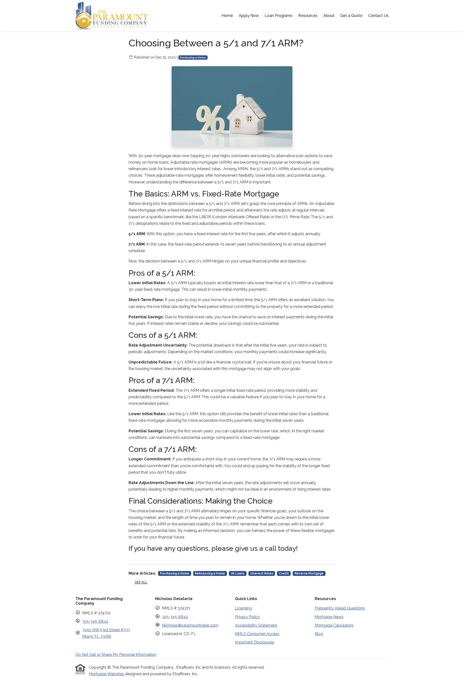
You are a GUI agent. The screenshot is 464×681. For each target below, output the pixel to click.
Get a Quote (351, 15)
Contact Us (378, 15)
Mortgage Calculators (334, 625)
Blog (319, 633)
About (328, 15)
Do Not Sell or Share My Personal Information (115, 654)
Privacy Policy (247, 617)
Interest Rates (261, 573)
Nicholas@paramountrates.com (190, 625)
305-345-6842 (95, 621)
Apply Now (249, 15)
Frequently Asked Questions (340, 608)
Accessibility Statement (256, 625)
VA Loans (238, 573)
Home (227, 15)
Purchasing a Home (193, 57)
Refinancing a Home (210, 573)
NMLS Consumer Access (257, 633)
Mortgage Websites (107, 674)
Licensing (243, 608)
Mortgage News (329, 617)
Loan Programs (278, 15)
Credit (284, 573)
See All (141, 582)
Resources (308, 15)
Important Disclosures (254, 642)
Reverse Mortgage (309, 573)
